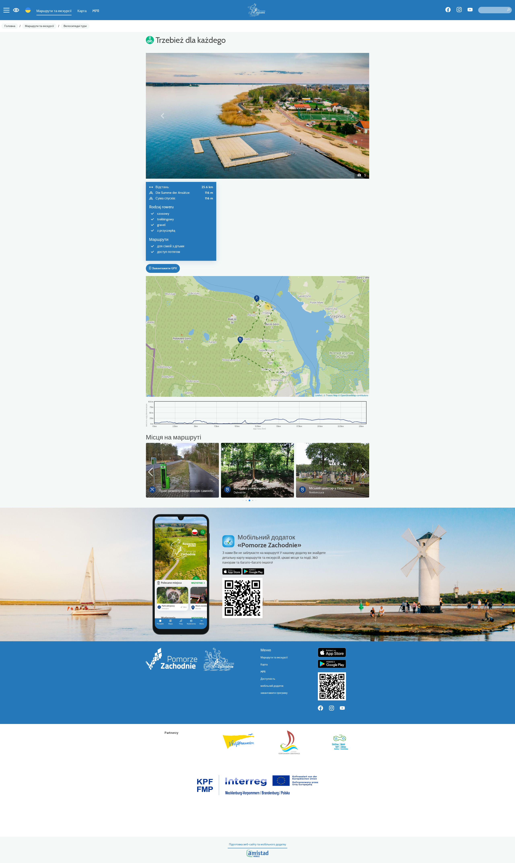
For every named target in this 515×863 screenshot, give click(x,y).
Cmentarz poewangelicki (176, 488)
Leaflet (318, 395)
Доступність (268, 678)
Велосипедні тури (75, 26)
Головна (9, 26)
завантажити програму (274, 692)
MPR (95, 11)
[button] (162, 115)
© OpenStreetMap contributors (353, 395)
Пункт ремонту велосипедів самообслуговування (346, 491)
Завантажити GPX (164, 268)
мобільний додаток (272, 685)
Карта (82, 11)
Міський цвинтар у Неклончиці (256, 488)
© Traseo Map (331, 395)
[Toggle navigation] (6, 10)
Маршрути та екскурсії (54, 11)
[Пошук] (508, 10)
